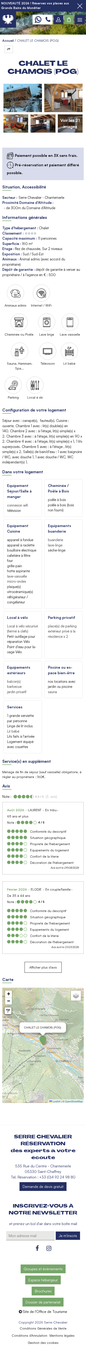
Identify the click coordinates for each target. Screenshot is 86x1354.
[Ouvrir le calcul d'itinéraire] (8, 1010)
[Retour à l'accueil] (8, 20)
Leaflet (56, 1101)
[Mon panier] (69, 19)
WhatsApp (38, 19)
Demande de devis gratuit (43, 1186)
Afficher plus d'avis (43, 967)
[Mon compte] (58, 19)
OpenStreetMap (74, 1101)
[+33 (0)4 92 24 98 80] (48, 19)
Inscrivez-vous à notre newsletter (43, 1209)
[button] (69, 19)
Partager (9, 49)
